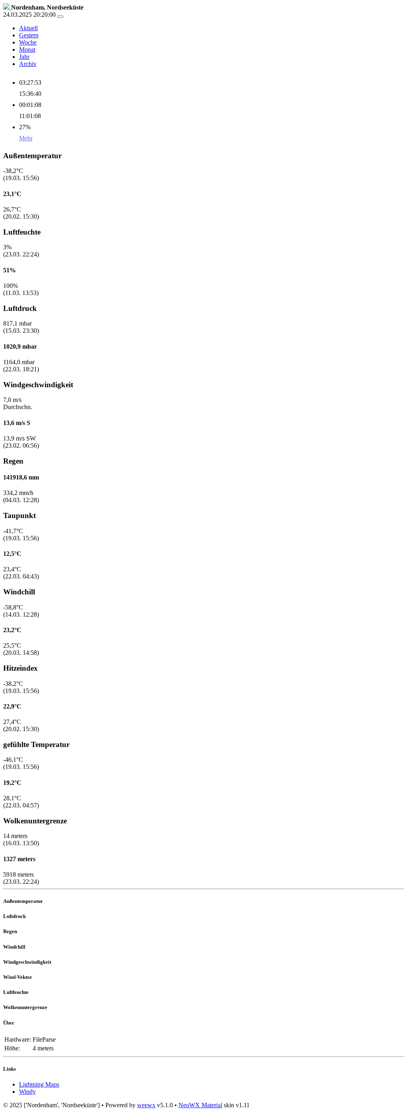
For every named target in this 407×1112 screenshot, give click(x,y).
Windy (27, 1091)
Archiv (28, 63)
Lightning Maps (39, 1084)
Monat (27, 49)
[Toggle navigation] (60, 17)
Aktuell (28, 28)
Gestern (29, 35)
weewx (146, 1105)
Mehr (26, 138)
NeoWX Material (200, 1105)
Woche (28, 42)
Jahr (24, 56)
